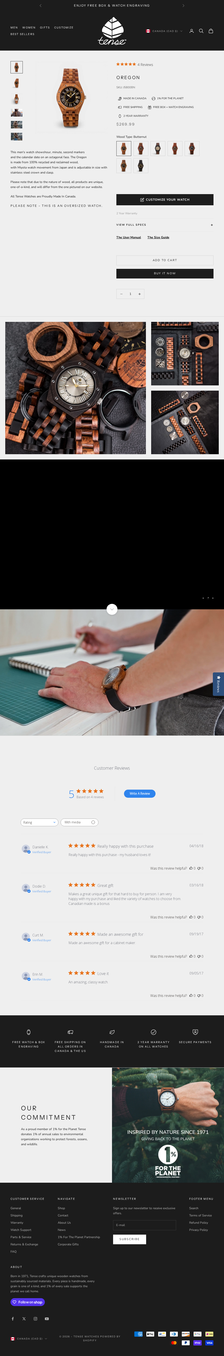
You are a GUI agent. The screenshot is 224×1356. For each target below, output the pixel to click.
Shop (61, 1208)
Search (193, 1208)
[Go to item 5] (16, 136)
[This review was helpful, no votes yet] (190, 868)
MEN (14, 27)
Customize (64, 27)
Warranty (16, 1223)
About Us (64, 1223)
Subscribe (129, 1239)
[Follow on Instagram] (35, 1319)
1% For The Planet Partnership (79, 1237)
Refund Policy (198, 1223)
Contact (63, 1215)
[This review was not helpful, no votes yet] (198, 868)
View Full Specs (131, 225)
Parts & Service (20, 1237)
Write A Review (140, 793)
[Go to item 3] (16, 112)
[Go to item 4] (16, 125)
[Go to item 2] (16, 99)
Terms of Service (200, 1215)
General (15, 1208)
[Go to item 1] (16, 83)
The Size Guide (158, 237)
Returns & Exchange (24, 1244)
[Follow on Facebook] (12, 1319)
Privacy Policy (198, 1230)
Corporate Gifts (68, 1244)
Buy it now (165, 273)
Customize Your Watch (168, 200)
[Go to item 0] (16, 67)
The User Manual (128, 237)
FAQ (13, 1252)
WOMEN (29, 27)
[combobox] (39, 822)
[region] (112, 534)
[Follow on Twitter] (24, 1319)
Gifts (45, 27)
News (62, 1230)
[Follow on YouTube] (47, 1319)
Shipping (16, 1215)
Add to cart (165, 260)
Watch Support (20, 1230)
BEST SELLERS (22, 34)
